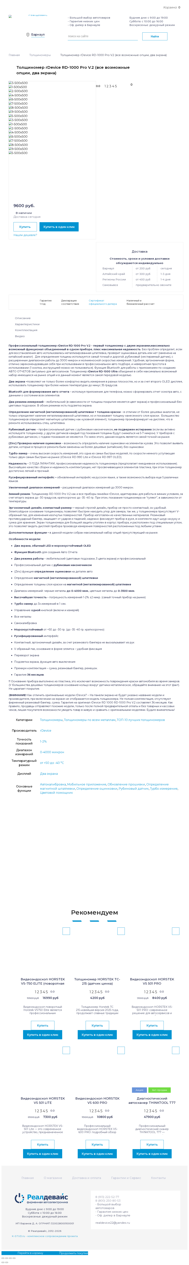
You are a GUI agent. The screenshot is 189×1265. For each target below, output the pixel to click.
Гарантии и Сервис (126, 1178)
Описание (23, 318)
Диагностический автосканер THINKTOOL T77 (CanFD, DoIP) (152, 1101)
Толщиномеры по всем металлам (90, 720)
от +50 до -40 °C (52, 763)
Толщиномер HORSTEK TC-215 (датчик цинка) (97, 981)
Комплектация (26, 330)
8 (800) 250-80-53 (108, 1200)
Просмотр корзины (14, 1253)
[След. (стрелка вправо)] (6, 1262)
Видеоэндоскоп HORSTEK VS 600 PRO (97, 1101)
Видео (20, 336)
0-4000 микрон (52, 752)
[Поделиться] (6, 1258)
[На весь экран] (10, 1258)
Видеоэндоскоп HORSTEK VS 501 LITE (43, 1101)
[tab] (96, 319)
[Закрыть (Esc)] (2, 1258)
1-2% (43, 741)
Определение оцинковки (96, 788)
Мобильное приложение (86, 784)
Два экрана (49, 773)
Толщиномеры (40, 55)
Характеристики (27, 324)
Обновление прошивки (126, 784)
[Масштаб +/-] (14, 1258)
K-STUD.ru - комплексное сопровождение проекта (45, 1236)
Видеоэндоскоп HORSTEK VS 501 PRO (152, 981)
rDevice (45, 730)
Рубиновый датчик (134, 788)
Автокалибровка (53, 784)
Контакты (158, 1178)
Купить (25, 227)
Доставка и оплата (86, 1178)
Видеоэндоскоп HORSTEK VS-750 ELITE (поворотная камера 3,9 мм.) (43, 981)
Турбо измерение (164, 788)
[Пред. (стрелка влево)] (2, 1262)
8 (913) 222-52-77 (107, 1197)
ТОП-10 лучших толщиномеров (141, 720)
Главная (14, 55)
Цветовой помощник (56, 792)
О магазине (53, 1178)
